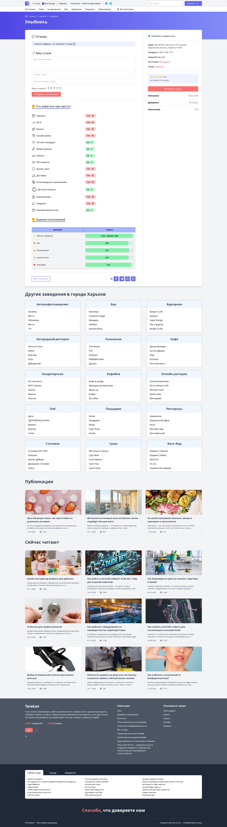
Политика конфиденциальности (132, 726)
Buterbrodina (95, 328)
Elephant (93, 355)
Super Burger (156, 320)
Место (31, 315)
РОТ (91, 350)
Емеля (31, 350)
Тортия (31, 389)
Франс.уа (93, 389)
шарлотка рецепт (34, 779)
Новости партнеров (91, 3)
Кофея (92, 394)
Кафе (41, 9)
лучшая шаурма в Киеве (152, 779)
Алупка (166, 714)
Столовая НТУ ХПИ (37, 451)
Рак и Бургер (156, 324)
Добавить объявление (127, 714)
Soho (30, 359)
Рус (29, 730)
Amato (92, 433)
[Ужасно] (48, 88)
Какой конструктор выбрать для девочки (50, 578)
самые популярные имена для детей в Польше (162, 781)
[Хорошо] (57, 88)
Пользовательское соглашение (131, 722)
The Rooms (94, 346)
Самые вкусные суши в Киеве (130, 733)
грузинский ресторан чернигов (156, 789)
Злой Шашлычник (159, 381)
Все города (122, 729)
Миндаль (93, 320)
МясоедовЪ (155, 398)
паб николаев (33, 795)
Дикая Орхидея (158, 346)
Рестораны (30, 9)
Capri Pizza (94, 428)
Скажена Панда (97, 315)
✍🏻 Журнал (62, 3)
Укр (36, 730)
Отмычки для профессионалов (44, 626)
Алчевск (167, 722)
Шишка (154, 315)
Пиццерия (89, 9)
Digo (152, 355)
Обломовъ (33, 320)
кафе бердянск (33, 784)
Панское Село (35, 346)
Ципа (30, 416)
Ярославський (157, 433)
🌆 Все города (48, 3)
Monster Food (157, 389)
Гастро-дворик (157, 350)
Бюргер (32, 428)
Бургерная (76, 9)
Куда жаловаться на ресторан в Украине (136, 741)
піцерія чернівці (149, 792)
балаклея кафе (148, 795)
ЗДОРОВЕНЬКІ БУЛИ (38, 420)
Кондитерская (54, 9)
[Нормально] (54, 88)
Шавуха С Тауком (159, 451)
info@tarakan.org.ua (192, 822)
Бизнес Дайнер (36, 459)
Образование (104, 9)
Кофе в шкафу (96, 381)
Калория (32, 455)
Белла (92, 416)
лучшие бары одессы (151, 787)
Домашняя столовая (38, 463)
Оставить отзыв (173, 88)
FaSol (152, 424)
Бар (66, 9)
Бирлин (32, 424)
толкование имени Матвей (96, 781)
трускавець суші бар (93, 792)
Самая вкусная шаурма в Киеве (131, 737)
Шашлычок (156, 416)
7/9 (29, 328)
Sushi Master (95, 459)
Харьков (159, 66)
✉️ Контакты (74, 3)
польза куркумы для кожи (96, 779)
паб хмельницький (93, 795)
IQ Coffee (93, 398)
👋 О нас (36, 3)
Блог (119, 710)
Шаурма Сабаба (158, 455)
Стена (31, 433)
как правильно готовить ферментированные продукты (51, 781)
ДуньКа (92, 363)
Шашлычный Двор (159, 420)
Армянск (167, 726)
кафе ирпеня (32, 787)
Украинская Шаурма (160, 468)
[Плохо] (51, 88)
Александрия (169, 710)
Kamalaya (94, 311)
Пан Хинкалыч (157, 363)
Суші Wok (94, 455)
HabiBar (93, 324)
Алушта (166, 718)
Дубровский (34, 363)
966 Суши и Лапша (98, 451)
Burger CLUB (156, 311)
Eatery (31, 468)
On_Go (153, 463)
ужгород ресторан (92, 784)
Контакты (121, 718)
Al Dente (154, 359)
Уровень (32, 311)
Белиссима (155, 394)
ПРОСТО (154, 459)
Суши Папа (94, 468)
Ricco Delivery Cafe (159, 385)
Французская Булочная (101, 385)
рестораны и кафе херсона (153, 784)
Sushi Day (94, 463)
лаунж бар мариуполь (94, 789)
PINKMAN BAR (96, 359)
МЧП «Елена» (35, 385)
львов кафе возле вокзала (38, 789)
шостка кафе (90, 787)
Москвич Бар (156, 428)
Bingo (92, 424)
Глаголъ (32, 398)
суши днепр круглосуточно (39, 792)
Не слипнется (35, 381)
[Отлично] (60, 88)
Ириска (32, 394)
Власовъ (32, 355)
